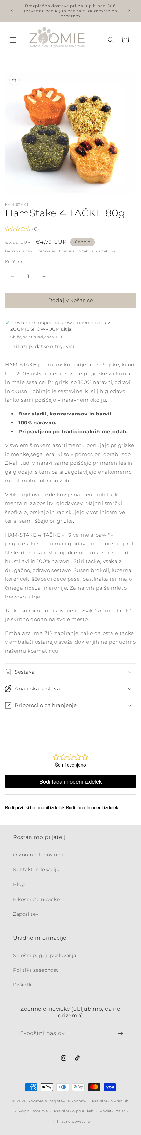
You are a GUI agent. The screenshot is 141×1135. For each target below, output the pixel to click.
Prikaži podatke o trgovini (42, 346)
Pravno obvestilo (73, 1121)
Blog (19, 884)
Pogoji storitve (33, 1111)
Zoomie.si (38, 1101)
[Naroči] (120, 1033)
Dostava (43, 251)
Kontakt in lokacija (36, 869)
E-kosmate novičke (36, 899)
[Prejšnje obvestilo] (12, 11)
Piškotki (23, 985)
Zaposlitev (25, 914)
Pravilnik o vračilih (110, 1101)
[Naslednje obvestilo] (129, 11)
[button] (13, 40)
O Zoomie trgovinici (38, 855)
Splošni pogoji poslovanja (44, 955)
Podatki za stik (114, 1111)
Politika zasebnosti (36, 970)
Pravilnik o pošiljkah (74, 1111)
